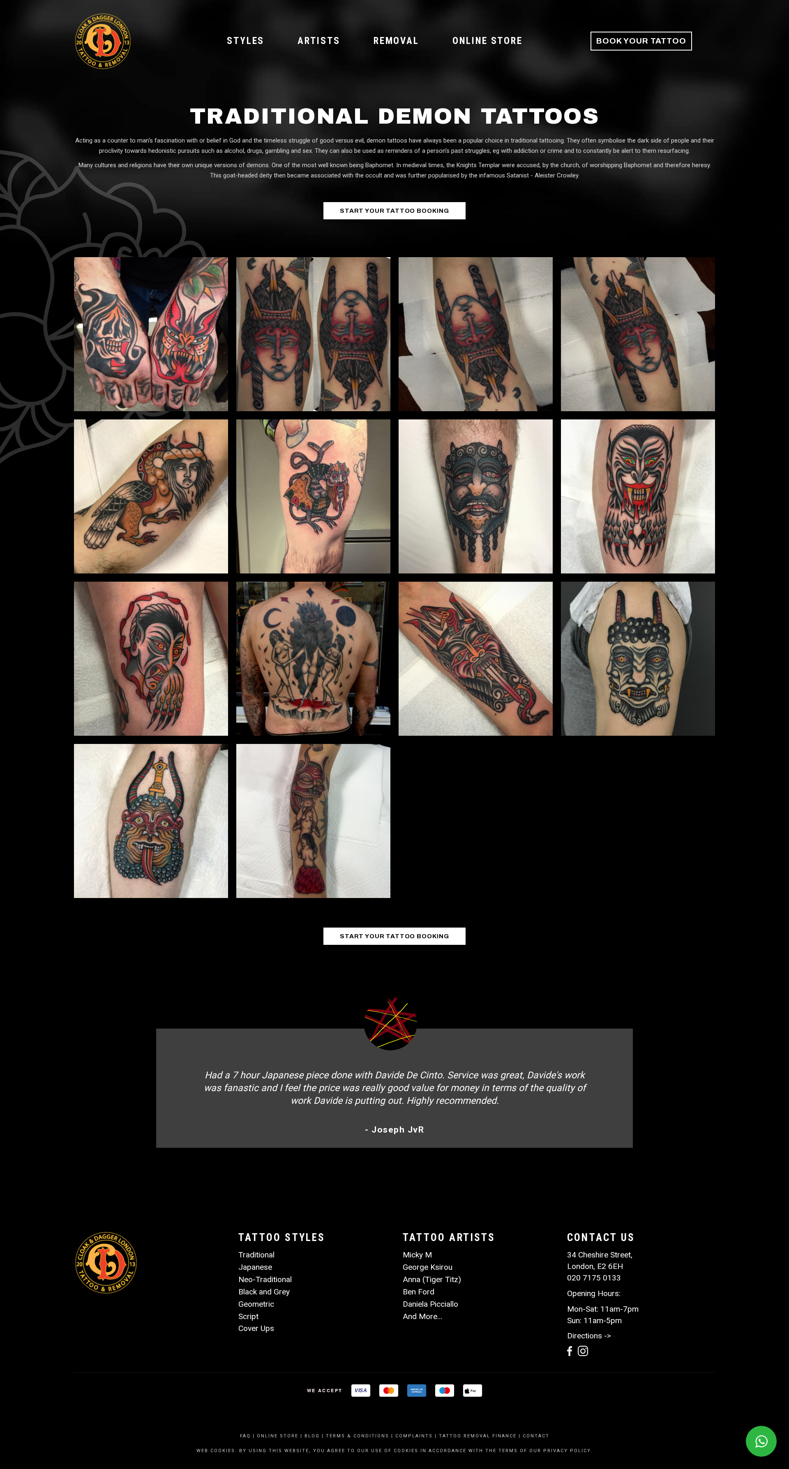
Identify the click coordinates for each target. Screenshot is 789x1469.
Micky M (417, 1254)
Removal (396, 40)
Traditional (256, 1254)
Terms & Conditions (357, 1436)
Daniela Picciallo (430, 1304)
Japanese (255, 1267)
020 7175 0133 (594, 1277)
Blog (312, 1436)
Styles (245, 40)
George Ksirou (427, 1267)
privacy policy (567, 1450)
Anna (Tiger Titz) (432, 1279)
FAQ (245, 1436)
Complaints (414, 1436)
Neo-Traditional (265, 1279)
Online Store (487, 40)
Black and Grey (264, 1291)
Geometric (256, 1304)
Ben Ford (418, 1291)
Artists (319, 40)
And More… (422, 1316)
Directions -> (589, 1335)
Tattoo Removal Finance (478, 1436)
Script (248, 1316)
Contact (536, 1436)
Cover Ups (256, 1328)
